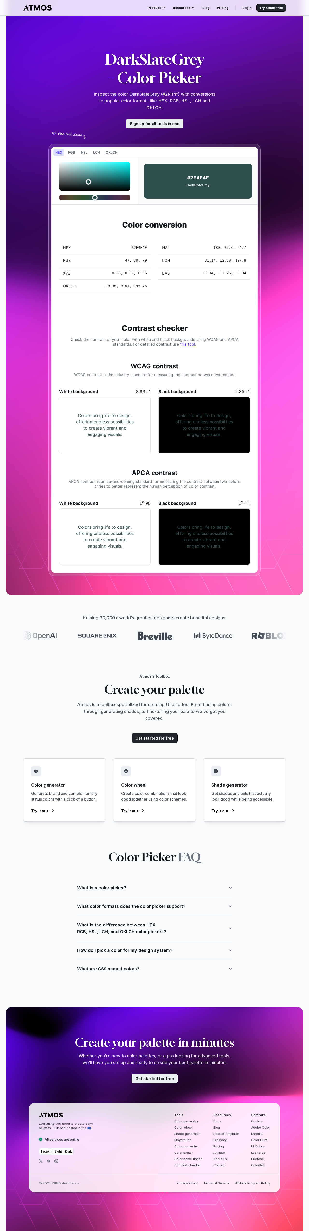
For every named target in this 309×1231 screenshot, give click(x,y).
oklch (111, 152)
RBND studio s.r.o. (66, 1183)
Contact (219, 1165)
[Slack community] (48, 1161)
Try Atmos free (271, 8)
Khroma (257, 1134)
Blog (206, 8)
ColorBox (258, 1165)
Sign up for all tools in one (154, 123)
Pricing (223, 8)
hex (58, 152)
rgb (71, 152)
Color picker (183, 1152)
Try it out (39, 810)
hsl (84, 152)
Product (154, 8)
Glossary (220, 1140)
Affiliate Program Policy (252, 1183)
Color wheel (183, 1127)
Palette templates (226, 1134)
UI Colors (258, 1146)
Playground (182, 1140)
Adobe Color (260, 1127)
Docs (217, 1121)
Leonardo (258, 1152)
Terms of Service (216, 1183)
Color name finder (188, 1159)
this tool (187, 344)
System (46, 1151)
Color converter (186, 1146)
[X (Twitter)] (41, 1161)
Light (58, 1151)
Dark (68, 1151)
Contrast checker (187, 1165)
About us (220, 1159)
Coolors (257, 1121)
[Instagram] (56, 1161)
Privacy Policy (187, 1183)
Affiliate (219, 1152)
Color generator (186, 1121)
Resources (181, 8)
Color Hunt (259, 1140)
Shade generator (187, 1134)
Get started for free (154, 738)
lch (96, 152)
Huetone (257, 1159)
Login (247, 8)
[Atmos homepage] (70, 1115)
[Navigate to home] (37, 8)
